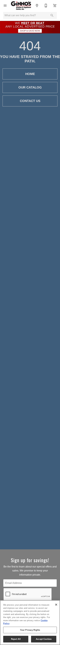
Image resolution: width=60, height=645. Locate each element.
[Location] (37, 5)
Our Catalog (30, 87)
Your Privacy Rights (30, 630)
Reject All (16, 639)
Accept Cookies (44, 639)
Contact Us (30, 101)
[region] (30, 622)
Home (30, 74)
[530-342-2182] (46, 5)
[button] (5, 5)
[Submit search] (52, 15)
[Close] (56, 604)
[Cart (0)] (55, 5)
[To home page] (21, 5)
